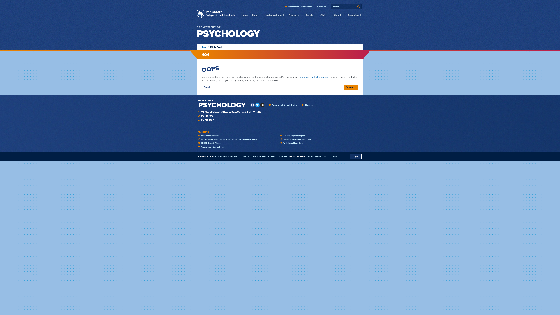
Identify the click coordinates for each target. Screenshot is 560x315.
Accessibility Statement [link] (277, 156)
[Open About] (260, 15)
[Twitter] (257, 105)
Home (204, 47)
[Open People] (315, 15)
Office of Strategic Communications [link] (322, 156)
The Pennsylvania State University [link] (226, 156)
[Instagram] (262, 105)
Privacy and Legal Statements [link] (254, 156)
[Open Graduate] (301, 15)
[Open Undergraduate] (283, 15)
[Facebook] (252, 105)
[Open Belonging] (360, 15)
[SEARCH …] (344, 7)
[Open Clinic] (328, 15)
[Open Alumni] (343, 15)
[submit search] (358, 6)
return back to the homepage (313, 77)
